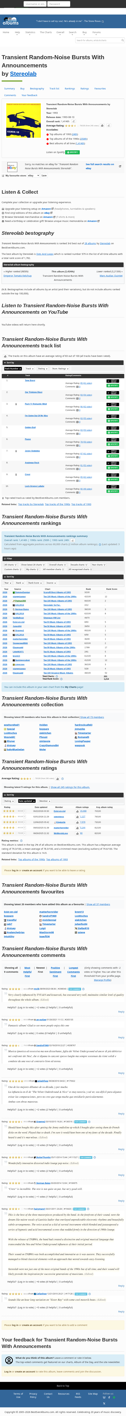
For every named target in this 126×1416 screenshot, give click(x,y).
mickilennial (49, 919)
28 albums (90, 243)
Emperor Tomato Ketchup (18, 275)
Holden (43, 724)
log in (15, 870)
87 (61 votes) (86, 454)
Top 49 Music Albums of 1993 (57, 639)
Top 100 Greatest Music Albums (58, 673)
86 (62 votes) (86, 407)
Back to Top (63, 1385)
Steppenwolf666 (20, 643)
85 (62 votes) (86, 477)
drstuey (11, 745)
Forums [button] (97, 32)
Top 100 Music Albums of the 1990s (59, 597)
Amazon (46, 208)
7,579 (82, 822)
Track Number (12, 368)
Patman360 (20, 601)
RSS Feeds (78, 1395)
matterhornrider (20, 639)
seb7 (9, 924)
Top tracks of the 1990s (57, 504)
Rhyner (11, 741)
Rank (19, 582)
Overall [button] (60, 32)
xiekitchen (45, 733)
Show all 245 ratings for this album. (70, 787)
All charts (9, 564)
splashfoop (42, 1081)
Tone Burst (30, 380)
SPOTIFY (74, 152)
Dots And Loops (44, 253)
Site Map (93, 1393)
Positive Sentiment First (55, 971)
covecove (19, 664)
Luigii (42, 928)
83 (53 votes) (86, 430)
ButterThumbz (43, 1157)
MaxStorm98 (46, 932)
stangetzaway (19, 597)
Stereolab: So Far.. (52, 605)
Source (50, 582)
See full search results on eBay (100, 166)
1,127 (82, 816)
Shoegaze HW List (51, 618)
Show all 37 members (98, 904)
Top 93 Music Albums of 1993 (57, 622)
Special (11, 728)
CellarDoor (41, 1293)
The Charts (46, 32)
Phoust (43, 737)
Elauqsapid (18, 647)
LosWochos (10, 733)
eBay (47, 212)
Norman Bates (22, 609)
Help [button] (17, 32)
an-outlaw (41, 1019)
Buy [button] (85, 32)
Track (29, 368)
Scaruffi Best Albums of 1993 (57, 592)
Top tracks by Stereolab (31, 504)
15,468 (83, 811)
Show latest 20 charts (31, 564)
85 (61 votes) (86, 383)
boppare (44, 728)
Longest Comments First (73, 971)
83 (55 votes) (86, 418)
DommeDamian (22, 592)
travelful (11, 919)
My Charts (70, 687)
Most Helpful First (27, 971)
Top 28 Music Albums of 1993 (57, 669)
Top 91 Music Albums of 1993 (57, 652)
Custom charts (12, 569)
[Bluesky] (102, 1397)
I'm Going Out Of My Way (36, 416)
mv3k (36, 988)
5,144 (82, 828)
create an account (32, 870)
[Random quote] (102, 21)
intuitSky (9, 936)
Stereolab (23, 73)
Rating (41, 368)
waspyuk (80, 745)
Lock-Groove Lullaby (34, 486)
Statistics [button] (30, 32)
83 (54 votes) (86, 395)
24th (74, 134)
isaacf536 (44, 936)
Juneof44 (17, 626)
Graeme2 (19, 630)
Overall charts (56, 564)
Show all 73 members (92, 717)
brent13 (16, 656)
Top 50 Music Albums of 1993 (57, 626)
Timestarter (84, 733)
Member (44, 801)
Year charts (97, 564)
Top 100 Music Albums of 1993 (57, 601)
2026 (5, 592)
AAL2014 (19, 605)
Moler (42, 749)
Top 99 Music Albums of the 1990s (59, 647)
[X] (102, 1403)
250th (84, 138)
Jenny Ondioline (32, 451)
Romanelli (83, 737)
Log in (7, 1371)
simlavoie (44, 741)
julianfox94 (81, 924)
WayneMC (9, 737)
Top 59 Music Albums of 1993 (57, 635)
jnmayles (80, 728)
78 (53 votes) (86, 442)
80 (81, 833)
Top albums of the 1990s (31, 859)
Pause (28, 439)
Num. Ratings (59, 368)
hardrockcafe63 (83, 724)
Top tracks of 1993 (81, 504)
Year (7, 582)
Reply (121, 1011)
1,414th (80, 143)
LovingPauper (83, 741)
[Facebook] (107, 1397)
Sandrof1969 (49, 915)
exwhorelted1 (12, 724)
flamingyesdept (22, 660)
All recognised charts (79, 569)
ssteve (81, 932)
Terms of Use (18, 1395)
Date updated (26, 801)
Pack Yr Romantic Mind (36, 404)
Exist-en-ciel (18, 622)
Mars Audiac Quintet (111, 275)
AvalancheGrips (15, 932)
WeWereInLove (61, 833)
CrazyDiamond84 (49, 745)
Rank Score (34, 582)
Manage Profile (102, 980)
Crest (27, 474)
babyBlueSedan (15, 749)
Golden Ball (30, 427)
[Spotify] (112, 1397)
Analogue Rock (32, 463)
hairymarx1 (39, 1208)
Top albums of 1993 (57, 859)
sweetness (59, 817)
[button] (73, 121)
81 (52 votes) (86, 465)
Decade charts (78, 564)
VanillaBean (18, 618)
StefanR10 (83, 928)
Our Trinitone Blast (33, 392)
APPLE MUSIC (114, 381)
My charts (31, 569)
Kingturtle (60, 822)
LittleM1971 (18, 652)
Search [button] (72, 32)
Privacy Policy (33, 1395)
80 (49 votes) (86, 489)
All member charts (52, 569)
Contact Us (48, 1395)
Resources (63, 1393)
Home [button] (6, 32)
